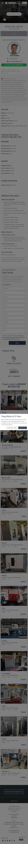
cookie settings (12, 428)
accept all (23, 428)
